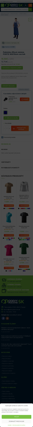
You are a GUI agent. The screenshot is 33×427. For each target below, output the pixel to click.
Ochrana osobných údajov (18, 425)
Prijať (16, 417)
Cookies (10, 425)
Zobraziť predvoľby (16, 421)
